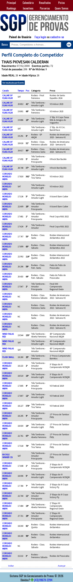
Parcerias (45, 8)
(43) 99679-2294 (43, 580)
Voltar (11, 565)
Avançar (61, 565)
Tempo (21, 90)
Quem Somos (61, 8)
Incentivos (28, 8)
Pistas (61, 3)
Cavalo (5, 90)
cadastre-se (57, 37)
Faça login (40, 37)
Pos (27, 90)
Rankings (11, 8)
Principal (11, 3)
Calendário (28, 3)
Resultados (45, 3)
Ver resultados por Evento (13, 82)
